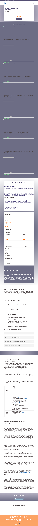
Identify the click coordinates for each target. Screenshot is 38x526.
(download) (21, 394)
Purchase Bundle (19, 498)
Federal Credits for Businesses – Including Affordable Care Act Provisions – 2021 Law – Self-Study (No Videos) (17, 133)
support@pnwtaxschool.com (25, 472)
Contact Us (18, 520)
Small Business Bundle (11, 8)
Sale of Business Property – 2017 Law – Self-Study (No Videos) (17, 58)
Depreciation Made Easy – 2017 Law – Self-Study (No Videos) (16, 39)
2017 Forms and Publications (14, 519)
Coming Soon (19, 19)
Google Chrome (17, 402)
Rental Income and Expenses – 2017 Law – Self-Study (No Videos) (17, 76)
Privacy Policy (27, 519)
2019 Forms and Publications (18, 516)
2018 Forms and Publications (18, 518)
